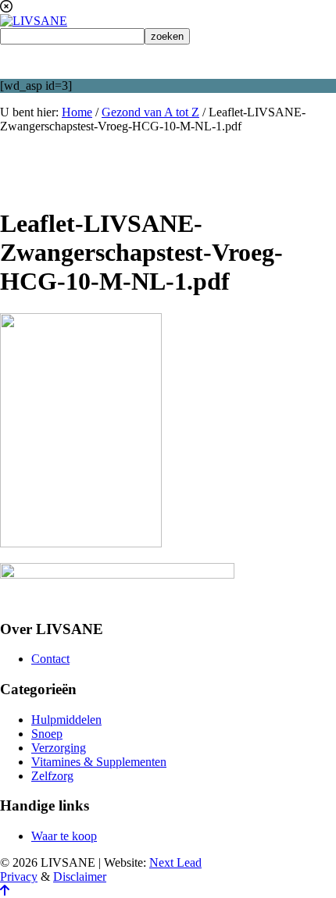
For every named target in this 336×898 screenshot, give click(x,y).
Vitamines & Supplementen (98, 761)
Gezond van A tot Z (150, 112)
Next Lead (175, 862)
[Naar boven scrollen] (4, 890)
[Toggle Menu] (168, 62)
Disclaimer (79, 876)
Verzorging (58, 747)
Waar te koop (64, 836)
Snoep (47, 733)
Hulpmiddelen (66, 719)
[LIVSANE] (33, 20)
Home (77, 112)
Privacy (19, 876)
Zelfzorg (52, 775)
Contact (50, 658)
